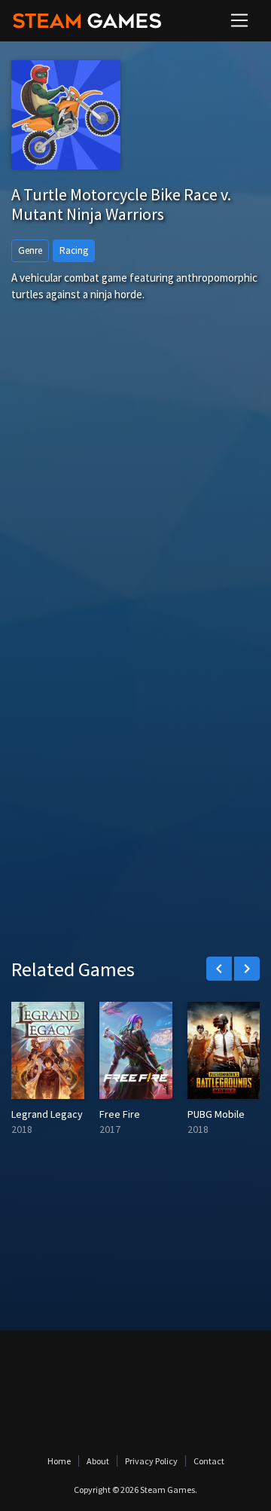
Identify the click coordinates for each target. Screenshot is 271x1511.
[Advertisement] (135, 505)
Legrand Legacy (47, 1114)
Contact (208, 1461)
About (98, 1461)
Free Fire (119, 1114)
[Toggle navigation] (239, 20)
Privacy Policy (151, 1461)
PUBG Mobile (216, 1114)
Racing (73, 250)
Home (59, 1461)
